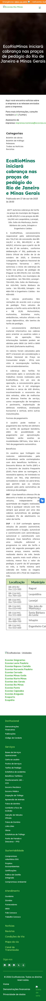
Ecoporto (10, 697)
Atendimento (12, 890)
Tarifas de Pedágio (13, 768)
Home (6, 984)
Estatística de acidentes (15, 772)
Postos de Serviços (13, 764)
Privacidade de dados (14, 994)
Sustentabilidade (14, 850)
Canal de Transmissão (12, 949)
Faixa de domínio (12, 804)
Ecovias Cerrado (13, 672)
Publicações (10, 734)
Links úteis (9, 826)
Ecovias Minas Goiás (15, 675)
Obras (7, 830)
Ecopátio (10, 700)
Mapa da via (12, 941)
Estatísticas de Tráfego (15, 834)
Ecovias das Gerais (15, 681)
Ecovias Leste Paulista (16, 663)
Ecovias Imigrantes (15, 660)
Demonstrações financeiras (16, 989)
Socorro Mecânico (13, 787)
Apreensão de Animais (14, 799)
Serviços (10, 746)
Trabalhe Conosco (13, 917)
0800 (7, 909)
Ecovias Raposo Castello (18, 666)
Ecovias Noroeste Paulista (18, 669)
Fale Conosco (11, 913)
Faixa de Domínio (12, 822)
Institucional (12, 720)
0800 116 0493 (21, 2)
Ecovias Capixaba (14, 691)
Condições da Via (14, 936)
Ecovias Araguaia (14, 694)
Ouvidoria (9, 896)
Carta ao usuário (12, 759)
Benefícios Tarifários (13, 776)
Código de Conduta (13, 738)
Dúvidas (8, 900)
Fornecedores (11, 904)
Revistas (10, 931)
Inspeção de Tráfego (14, 795)
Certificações (10, 870)
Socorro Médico (12, 791)
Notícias (9, 925)
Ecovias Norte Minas (15, 678)
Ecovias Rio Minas (14, 684)
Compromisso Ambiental (15, 882)
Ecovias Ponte (12, 687)
